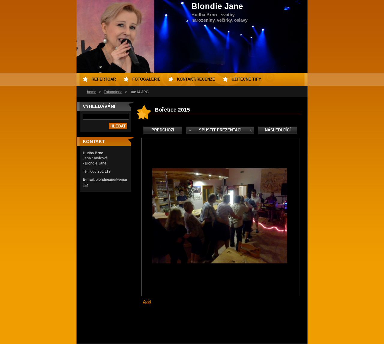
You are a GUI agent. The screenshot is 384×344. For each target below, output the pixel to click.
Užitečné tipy (246, 79)
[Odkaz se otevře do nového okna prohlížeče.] (219, 262)
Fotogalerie (113, 92)
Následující (278, 130)
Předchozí (163, 130)
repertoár (104, 79)
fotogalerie (146, 79)
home (91, 92)
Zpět (147, 301)
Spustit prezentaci (220, 130)
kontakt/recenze (196, 79)
